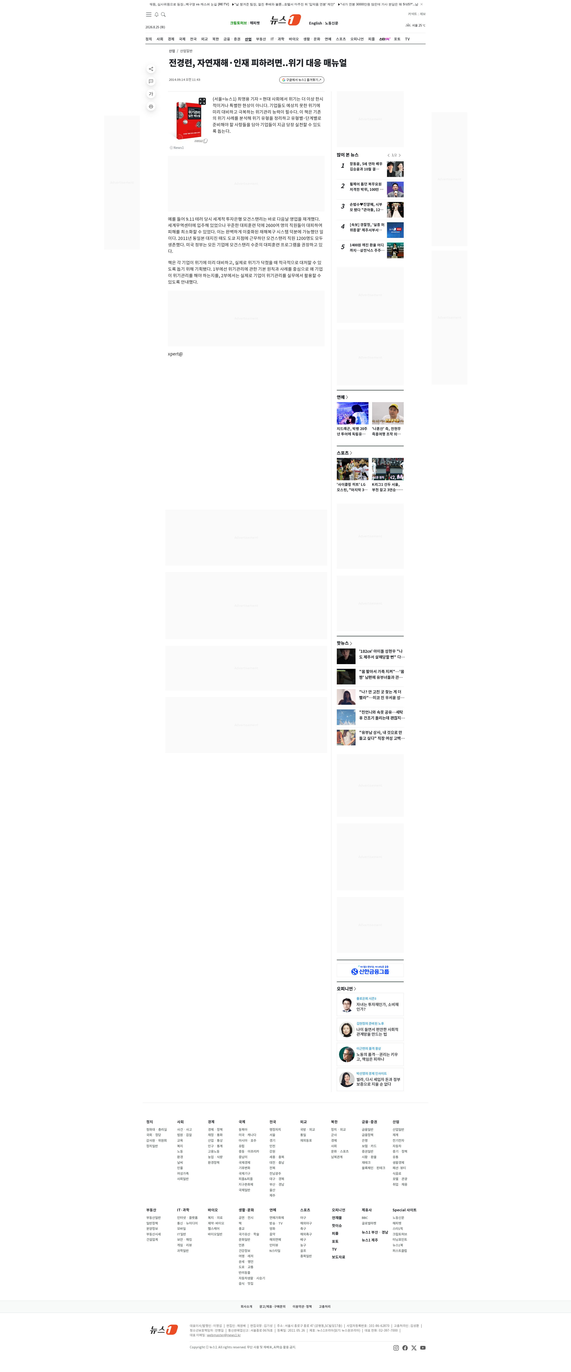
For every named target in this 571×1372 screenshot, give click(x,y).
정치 (149, 1122)
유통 (395, 1157)
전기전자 (398, 1141)
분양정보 (152, 1229)
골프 (303, 1251)
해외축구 (306, 1234)
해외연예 (275, 1240)
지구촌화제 (246, 1185)
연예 (341, 397)
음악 (272, 1234)
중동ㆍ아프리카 (249, 1152)
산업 (172, 51)
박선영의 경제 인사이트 (371, 1073)
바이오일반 (215, 1234)
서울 (272, 1135)
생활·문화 (246, 1210)
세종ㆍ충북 (276, 1157)
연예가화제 (276, 1218)
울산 (272, 1190)
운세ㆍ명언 (246, 1262)
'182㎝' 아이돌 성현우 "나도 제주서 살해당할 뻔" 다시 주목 (381, 657)
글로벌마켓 (369, 1223)
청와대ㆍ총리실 (156, 1130)
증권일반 (367, 1152)
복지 (180, 1146)
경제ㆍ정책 (215, 1130)
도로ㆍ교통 (246, 1267)
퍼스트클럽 (400, 1251)
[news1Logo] (164, 1329)
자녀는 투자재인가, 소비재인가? (377, 1007)
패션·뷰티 (399, 1168)
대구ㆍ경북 (276, 1179)
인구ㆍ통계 (215, 1146)
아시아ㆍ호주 (247, 1141)
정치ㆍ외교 (338, 1130)
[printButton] (151, 106)
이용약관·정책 (302, 1307)
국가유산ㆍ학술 (249, 1234)
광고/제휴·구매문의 (272, 1307)
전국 (272, 1122)
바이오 (213, 1210)
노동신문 (331, 23)
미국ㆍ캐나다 (247, 1135)
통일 (303, 1135)
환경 (180, 1157)
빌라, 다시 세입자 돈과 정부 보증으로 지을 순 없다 (378, 1082)
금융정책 (367, 1135)
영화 (272, 1229)
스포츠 (343, 453)
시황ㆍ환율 (369, 1157)
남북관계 (337, 1157)
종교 (241, 1229)
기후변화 (244, 1168)
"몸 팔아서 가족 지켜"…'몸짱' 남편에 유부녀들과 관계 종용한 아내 (381, 677)
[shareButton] (151, 68)
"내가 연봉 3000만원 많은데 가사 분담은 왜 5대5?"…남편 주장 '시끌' (359, 4)
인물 (180, 1168)
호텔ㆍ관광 (400, 1179)
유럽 (241, 1146)
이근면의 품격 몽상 (368, 1048)
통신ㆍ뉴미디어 (187, 1223)
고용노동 (213, 1152)
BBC (365, 1218)
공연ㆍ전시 (246, 1218)
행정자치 (275, 1130)
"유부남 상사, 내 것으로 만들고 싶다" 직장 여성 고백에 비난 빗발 (381, 738)
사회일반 (183, 1179)
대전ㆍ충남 (276, 1163)
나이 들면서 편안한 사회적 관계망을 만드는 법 (377, 1032)
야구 (303, 1218)
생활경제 (398, 1163)
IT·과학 (183, 1210)
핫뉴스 (343, 643)
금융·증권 (369, 1122)
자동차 (397, 1146)
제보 (423, 14)
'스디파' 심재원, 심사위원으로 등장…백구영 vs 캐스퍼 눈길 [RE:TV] (152, 4)
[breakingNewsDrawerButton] (156, 14)
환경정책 (213, 1163)
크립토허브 (238, 23)
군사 (334, 1135)
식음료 (397, 1174)
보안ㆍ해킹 (184, 1240)
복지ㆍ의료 (215, 1218)
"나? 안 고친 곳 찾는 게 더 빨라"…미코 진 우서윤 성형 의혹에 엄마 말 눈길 (381, 697)
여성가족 (183, 1174)
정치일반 (152, 1146)
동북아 (243, 1130)
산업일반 (398, 1130)
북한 (334, 1122)
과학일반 (183, 1251)
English (315, 23)
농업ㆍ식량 (215, 1157)
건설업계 (152, 1240)
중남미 (243, 1157)
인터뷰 (273, 1245)
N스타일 (274, 1251)
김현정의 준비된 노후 (370, 1023)
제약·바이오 (216, 1223)
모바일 (181, 1229)
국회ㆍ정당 (153, 1135)
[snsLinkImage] (396, 1347)
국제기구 (244, 1174)
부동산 (151, 1210)
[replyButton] (151, 81)
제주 (272, 1195)
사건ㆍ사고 (184, 1130)
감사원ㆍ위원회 (156, 1141)
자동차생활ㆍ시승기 (252, 1278)
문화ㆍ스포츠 (340, 1152)
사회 (180, 1122)
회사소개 (246, 1307)
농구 (303, 1245)
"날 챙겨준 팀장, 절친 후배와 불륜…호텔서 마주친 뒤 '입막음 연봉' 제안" (255, 4)
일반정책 (152, 1223)
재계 (395, 1135)
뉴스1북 (398, 1245)
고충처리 (325, 1307)
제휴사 (367, 1210)
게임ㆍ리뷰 (184, 1245)
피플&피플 (246, 1179)
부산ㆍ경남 (276, 1185)
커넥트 (412, 14)
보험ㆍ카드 (369, 1146)
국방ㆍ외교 (307, 1130)
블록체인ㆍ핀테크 (373, 1168)
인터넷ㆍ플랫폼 (187, 1218)
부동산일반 (153, 1218)
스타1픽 (398, 1229)
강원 (272, 1152)
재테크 (366, 1163)
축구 (303, 1229)
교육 (180, 1141)
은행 (365, 1141)
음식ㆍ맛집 (246, 1284)
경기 (272, 1141)
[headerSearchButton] (163, 14)
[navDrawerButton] (148, 14)
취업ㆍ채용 (400, 1185)
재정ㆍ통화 (215, 1135)
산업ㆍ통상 (215, 1141)
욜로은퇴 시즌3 (366, 998)
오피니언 (345, 988)
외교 (303, 1122)
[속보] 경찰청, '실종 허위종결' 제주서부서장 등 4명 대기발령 (367, 230)
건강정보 (244, 1251)
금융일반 (367, 1130)
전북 (272, 1168)
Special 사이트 (405, 1210)
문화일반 (244, 1240)
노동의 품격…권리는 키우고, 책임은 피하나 (377, 1057)
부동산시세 (153, 1234)
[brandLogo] (285, 19)
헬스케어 (213, 1229)
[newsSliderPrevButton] (389, 155)
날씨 (180, 1163)
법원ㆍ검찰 (184, 1135)
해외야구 (306, 1223)
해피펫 (255, 23)
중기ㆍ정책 (400, 1152)
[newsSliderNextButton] (400, 155)
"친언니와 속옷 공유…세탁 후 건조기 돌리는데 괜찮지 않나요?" (382, 718)
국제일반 (244, 1190)
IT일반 (181, 1234)
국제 (242, 1122)
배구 (303, 1240)
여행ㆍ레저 (246, 1256)
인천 (272, 1146)
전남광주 (275, 1174)
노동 (180, 1152)
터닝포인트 (400, 1240)
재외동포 (306, 1141)
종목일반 (306, 1256)
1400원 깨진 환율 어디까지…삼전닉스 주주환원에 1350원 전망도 (367, 250)
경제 (211, 1122)
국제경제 (244, 1163)
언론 (241, 1245)
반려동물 (244, 1273)
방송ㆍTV (276, 1223)
